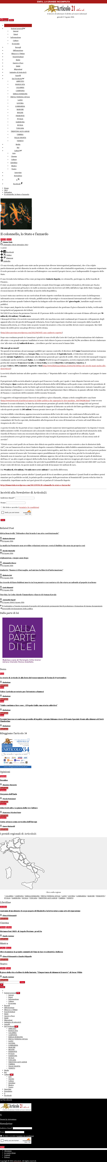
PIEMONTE (20, 116)
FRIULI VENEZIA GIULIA (20, 97)
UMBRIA (20, 134)
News (2, 674)
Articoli (3, 239)
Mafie (18, 60)
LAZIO (20, 100)
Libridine (13, 163)
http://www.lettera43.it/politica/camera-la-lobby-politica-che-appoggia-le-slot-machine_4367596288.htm (45, 401)
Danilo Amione (8, 936)
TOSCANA (20, 128)
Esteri (16, 34)
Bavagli (18, 47)
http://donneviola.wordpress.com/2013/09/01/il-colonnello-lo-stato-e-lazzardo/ (36, 485)
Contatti (7, 1155)
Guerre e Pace (18, 63)
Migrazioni (18, 69)
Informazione (15, 37)
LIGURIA (20, 103)
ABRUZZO (20, 81)
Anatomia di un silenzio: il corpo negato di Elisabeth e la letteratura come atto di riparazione (40, 911)
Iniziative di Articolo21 (18, 72)
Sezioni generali (17, 29)
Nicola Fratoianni (9, 799)
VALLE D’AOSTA (20, 138)
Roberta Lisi (7, 575)
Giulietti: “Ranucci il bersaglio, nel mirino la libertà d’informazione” (31, 570)
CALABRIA (20, 88)
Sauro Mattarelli (9, 826)
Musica (14, 166)
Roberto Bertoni (9, 539)
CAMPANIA (20, 91)
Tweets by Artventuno (8, 1119)
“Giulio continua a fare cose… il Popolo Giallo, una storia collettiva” (28, 705)
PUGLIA (20, 119)
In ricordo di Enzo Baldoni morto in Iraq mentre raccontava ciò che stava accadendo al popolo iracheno (48, 582)
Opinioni (3, 776)
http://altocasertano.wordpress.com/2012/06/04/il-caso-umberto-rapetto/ (31, 333)
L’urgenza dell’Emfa (8, 794)
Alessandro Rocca (9, 563)
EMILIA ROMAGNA (20, 94)
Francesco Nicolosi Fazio (12, 813)
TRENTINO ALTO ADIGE (20, 131)
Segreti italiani (18, 57)
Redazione (6, 682)
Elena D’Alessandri (10, 916)
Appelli (18, 76)
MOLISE (20, 113)
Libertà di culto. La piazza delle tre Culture (19, 808)
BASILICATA (20, 84)
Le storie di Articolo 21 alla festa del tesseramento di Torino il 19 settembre (33, 678)
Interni (15, 31)
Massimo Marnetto (10, 785)
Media (18, 144)
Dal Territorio (17, 79)
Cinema (14, 156)
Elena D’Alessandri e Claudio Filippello (17, 956)
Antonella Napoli (9, 600)
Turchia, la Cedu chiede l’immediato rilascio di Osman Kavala (28, 594)
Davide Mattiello (9, 551)
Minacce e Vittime (18, 54)
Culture (15, 41)
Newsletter (18, 176)
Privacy (7, 1157)
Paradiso (4, 780)
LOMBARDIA (20, 106)
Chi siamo (8, 1151)
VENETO (20, 141)
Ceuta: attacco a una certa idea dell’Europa (18, 822)
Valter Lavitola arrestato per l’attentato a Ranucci (22, 692)
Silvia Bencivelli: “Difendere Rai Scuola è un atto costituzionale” (29, 533)
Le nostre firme (10, 1153)
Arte (14, 153)
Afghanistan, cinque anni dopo (14, 558)
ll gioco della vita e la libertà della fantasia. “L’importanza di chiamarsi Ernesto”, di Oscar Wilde (41, 972)
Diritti (18, 66)
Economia (16, 44)
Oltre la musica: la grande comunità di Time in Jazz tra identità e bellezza (31, 952)
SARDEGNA (20, 122)
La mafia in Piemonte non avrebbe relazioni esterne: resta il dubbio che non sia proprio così (42, 545)
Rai (18, 148)
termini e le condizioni (29, 507)
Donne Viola (7, 242)
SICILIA (20, 125)
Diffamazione (18, 50)
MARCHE (20, 109)
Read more (4, 685)
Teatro (13, 169)
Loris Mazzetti (8, 587)
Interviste (18, 173)
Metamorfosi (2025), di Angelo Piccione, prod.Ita (21, 931)
